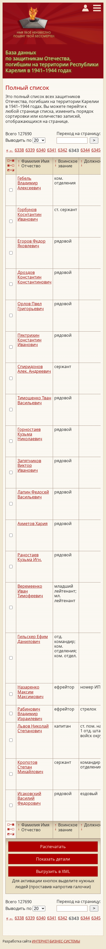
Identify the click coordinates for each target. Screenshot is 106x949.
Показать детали (53, 859)
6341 (51, 150)
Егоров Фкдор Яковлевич (31, 243)
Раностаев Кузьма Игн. (29, 557)
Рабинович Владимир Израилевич (29, 713)
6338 (19, 150)
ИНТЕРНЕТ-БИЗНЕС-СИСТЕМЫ (56, 941)
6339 (30, 150)
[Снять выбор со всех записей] (11, 165)
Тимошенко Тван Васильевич (34, 400)
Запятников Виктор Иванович (29, 465)
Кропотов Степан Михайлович (30, 767)
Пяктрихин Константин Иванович (29, 340)
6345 (96, 150)
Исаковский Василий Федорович (29, 798)
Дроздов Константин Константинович (34, 277)
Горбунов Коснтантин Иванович (29, 214)
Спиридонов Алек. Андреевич (34, 369)
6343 (74, 150)
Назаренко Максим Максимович (30, 691)
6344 (85, 150)
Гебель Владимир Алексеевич (29, 183)
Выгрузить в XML (53, 871)
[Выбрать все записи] (11, 161)
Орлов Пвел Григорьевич (30, 306)
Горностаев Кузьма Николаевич (29, 434)
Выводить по (19, 140)
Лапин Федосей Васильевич (33, 494)
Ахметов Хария (32, 523)
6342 (62, 150)
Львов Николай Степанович (33, 728)
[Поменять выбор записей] (11, 170)
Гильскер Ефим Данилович (32, 639)
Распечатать (53, 846)
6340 (41, 150)
